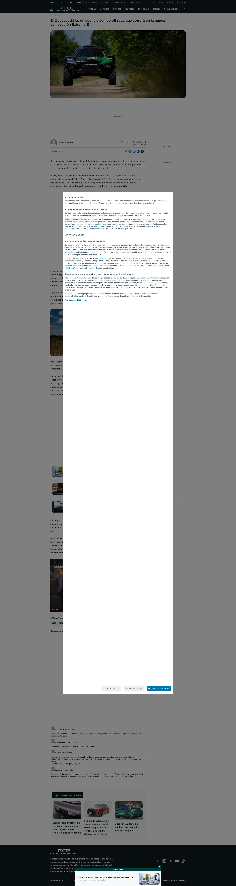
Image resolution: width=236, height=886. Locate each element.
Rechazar (111, 689)
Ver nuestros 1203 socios (76, 300)
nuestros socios (101, 258)
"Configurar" (70, 268)
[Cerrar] (159, 866)
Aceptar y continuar (159, 689)
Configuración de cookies (75, 229)
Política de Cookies (97, 226)
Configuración (134, 689)
